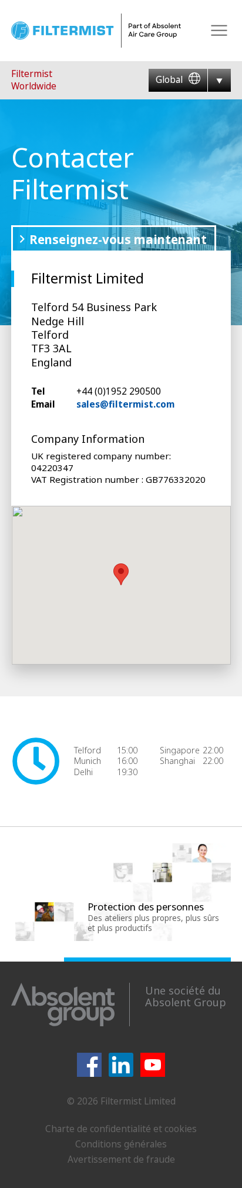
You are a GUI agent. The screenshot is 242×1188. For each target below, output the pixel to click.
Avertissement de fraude (121, 1159)
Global (170, 79)
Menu (219, 30)
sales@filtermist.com (125, 404)
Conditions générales (121, 1143)
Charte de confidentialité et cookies (121, 1128)
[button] (121, 574)
